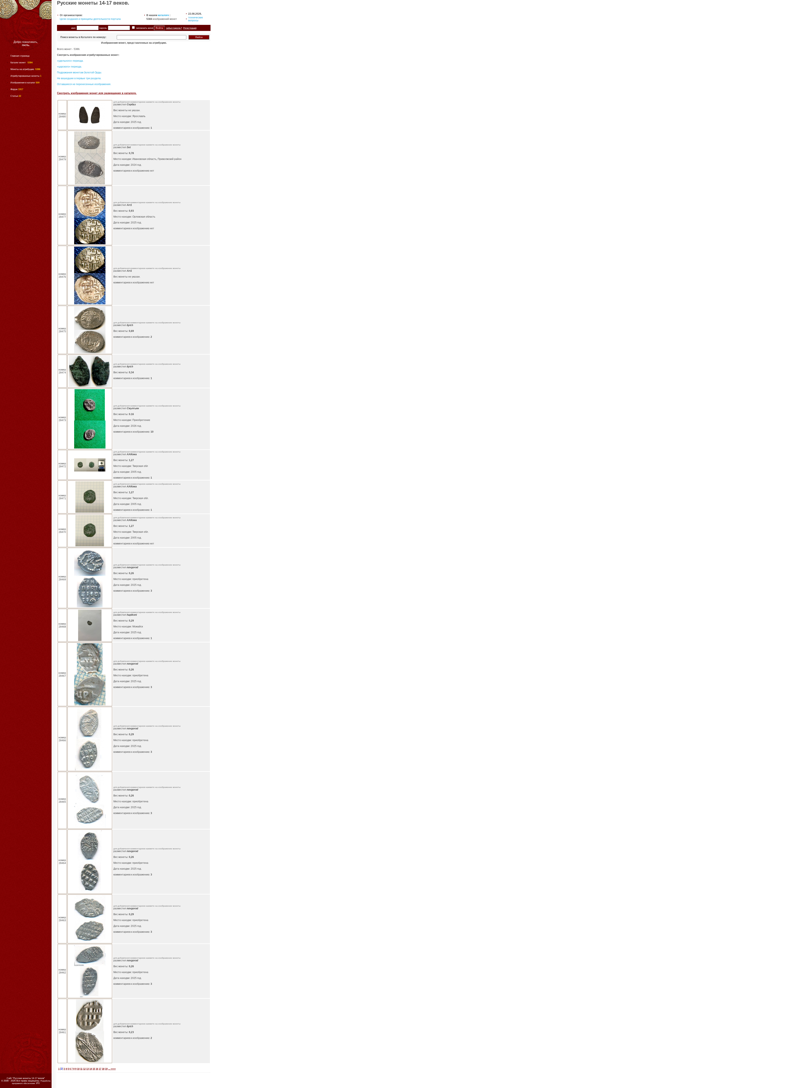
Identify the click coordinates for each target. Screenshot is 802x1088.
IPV (38, 1083)
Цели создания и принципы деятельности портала (90, 19)
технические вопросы (195, 19)
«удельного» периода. (70, 60)
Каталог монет (18, 62)
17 (100, 1069)
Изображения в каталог (22, 82)
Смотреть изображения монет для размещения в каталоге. (97, 93)
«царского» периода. (69, 66)
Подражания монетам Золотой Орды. (79, 72)
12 (84, 1069)
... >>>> (112, 1069)
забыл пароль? (174, 28)
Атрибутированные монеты (24, 76)
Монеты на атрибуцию (22, 69)
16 (97, 1069)
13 (87, 1069)
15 (94, 1069)
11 (81, 1069)
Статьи (14, 96)
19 (106, 1069)
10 (78, 1069)
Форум (14, 89)
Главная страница (19, 56)
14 (90, 1069)
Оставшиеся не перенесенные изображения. (84, 84)
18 (103, 1069)
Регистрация (190, 28)
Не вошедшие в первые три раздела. (79, 78)
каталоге (163, 15)
